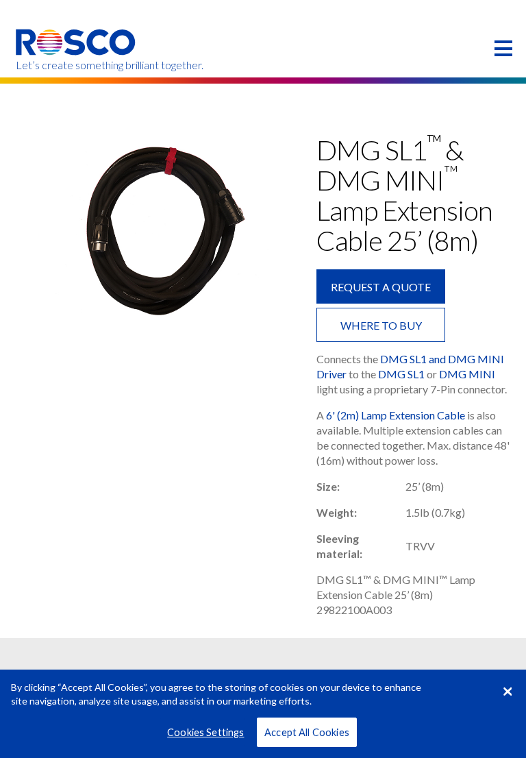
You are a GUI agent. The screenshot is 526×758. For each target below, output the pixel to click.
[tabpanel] (158, 231)
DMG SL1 (401, 373)
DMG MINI (467, 373)
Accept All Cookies (306, 732)
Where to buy (381, 325)
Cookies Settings (205, 732)
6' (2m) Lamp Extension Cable (395, 414)
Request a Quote (381, 286)
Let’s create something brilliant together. (76, 65)
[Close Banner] (507, 691)
